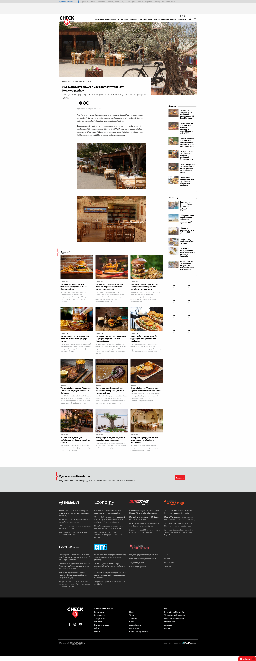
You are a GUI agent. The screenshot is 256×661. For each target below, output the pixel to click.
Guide (131, 621)
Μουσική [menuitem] (133, 19)
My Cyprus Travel (168, 2)
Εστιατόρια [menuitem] (99, 19)
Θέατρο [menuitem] (157, 19)
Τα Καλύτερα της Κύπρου (82, 81)
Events (97, 631)
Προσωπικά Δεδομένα (174, 618)
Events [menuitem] (173, 19)
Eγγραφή (180, 478)
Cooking (157, 2)
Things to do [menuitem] (122, 19)
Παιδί (131, 612)
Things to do (99, 618)
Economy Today (113, 2)
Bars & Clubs (99, 615)
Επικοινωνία (169, 621)
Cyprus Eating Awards (138, 631)
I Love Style (130, 2)
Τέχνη (131, 615)
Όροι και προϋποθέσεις (174, 615)
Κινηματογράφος (101, 625)
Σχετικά (65, 252)
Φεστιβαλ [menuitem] (165, 19)
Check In (140, 2)
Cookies (167, 628)
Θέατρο (97, 628)
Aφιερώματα (135, 625)
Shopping (133, 618)
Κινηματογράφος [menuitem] (145, 19)
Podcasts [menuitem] (182, 19)
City (122, 2)
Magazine (148, 2)
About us (168, 625)
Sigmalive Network (66, 2)
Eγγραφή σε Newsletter (174, 612)
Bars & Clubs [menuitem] (110, 19)
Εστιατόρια (66, 81)
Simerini (93, 2)
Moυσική (98, 621)
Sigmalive (84, 2)
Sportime (101, 2)
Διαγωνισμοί (134, 628)
